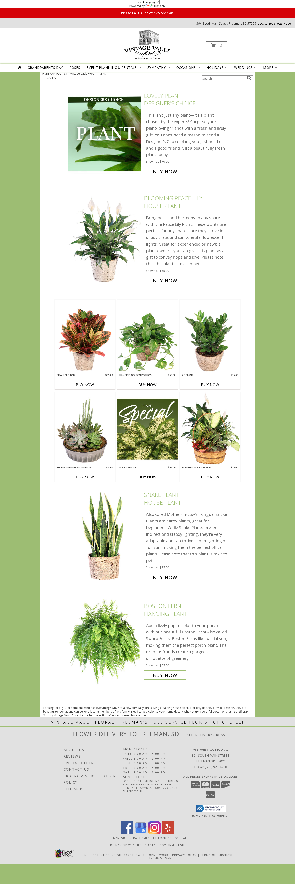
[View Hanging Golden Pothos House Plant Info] (147, 336)
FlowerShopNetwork (150, 855)
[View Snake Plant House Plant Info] (105, 536)
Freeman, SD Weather (125, 845)
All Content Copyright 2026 (107, 855)
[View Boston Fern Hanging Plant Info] (105, 640)
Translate (160, 6)
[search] (249, 78)
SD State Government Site (165, 845)
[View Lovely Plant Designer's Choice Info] (105, 134)
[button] (216, 45)
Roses (74, 67)
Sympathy (157, 67)
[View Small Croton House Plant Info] (85, 336)
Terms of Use (160, 857)
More (268, 67)
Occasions (186, 67)
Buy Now (165, 171)
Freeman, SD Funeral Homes (128, 838)
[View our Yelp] (168, 833)
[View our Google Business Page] (140, 833)
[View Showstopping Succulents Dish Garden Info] (85, 429)
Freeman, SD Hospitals (170, 838)
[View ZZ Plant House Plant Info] (210, 336)
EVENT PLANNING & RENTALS (112, 67)
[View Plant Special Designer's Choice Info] (147, 429)
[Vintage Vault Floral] (147, 44)
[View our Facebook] (127, 833)
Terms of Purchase (217, 855)
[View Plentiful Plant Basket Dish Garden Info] (210, 429)
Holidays (214, 67)
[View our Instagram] (154, 833)
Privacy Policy (184, 855)
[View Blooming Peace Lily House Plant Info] (105, 239)
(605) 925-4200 (280, 23)
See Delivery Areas (206, 734)
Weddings (243, 67)
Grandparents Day (45, 67)
